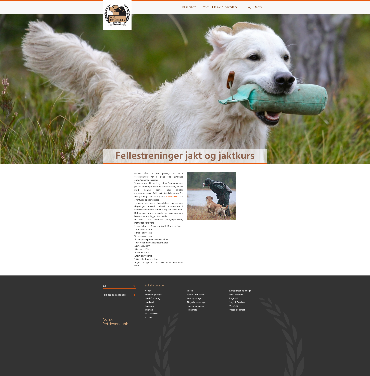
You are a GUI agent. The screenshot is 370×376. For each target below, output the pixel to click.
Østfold (148, 317)
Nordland (149, 302)
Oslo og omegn (194, 298)
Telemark (149, 310)
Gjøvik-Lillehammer (196, 294)
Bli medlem (189, 7)
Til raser (204, 7)
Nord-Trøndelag (152, 298)
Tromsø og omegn (195, 306)
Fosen (190, 290)
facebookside (172, 197)
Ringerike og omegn (196, 302)
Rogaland (233, 298)
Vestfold (233, 306)
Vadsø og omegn (237, 310)
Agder (148, 290)
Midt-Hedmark (236, 294)
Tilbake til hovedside (225, 7)
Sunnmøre (149, 306)
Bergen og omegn (153, 294)
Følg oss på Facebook (114, 295)
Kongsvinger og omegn (240, 290)
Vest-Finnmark (152, 313)
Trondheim (192, 310)
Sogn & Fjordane (237, 302)
